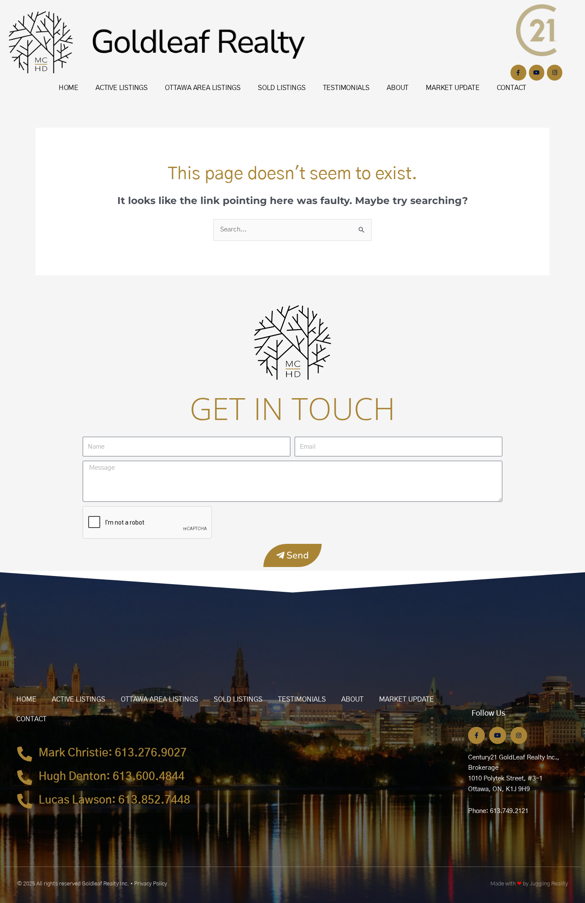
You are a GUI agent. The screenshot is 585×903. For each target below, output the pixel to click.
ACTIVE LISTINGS (122, 87)
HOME (68, 87)
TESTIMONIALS (346, 87)
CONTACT (512, 87)
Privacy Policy (150, 884)
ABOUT (398, 87)
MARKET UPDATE (452, 87)
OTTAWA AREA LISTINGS (203, 87)
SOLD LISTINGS (281, 87)
